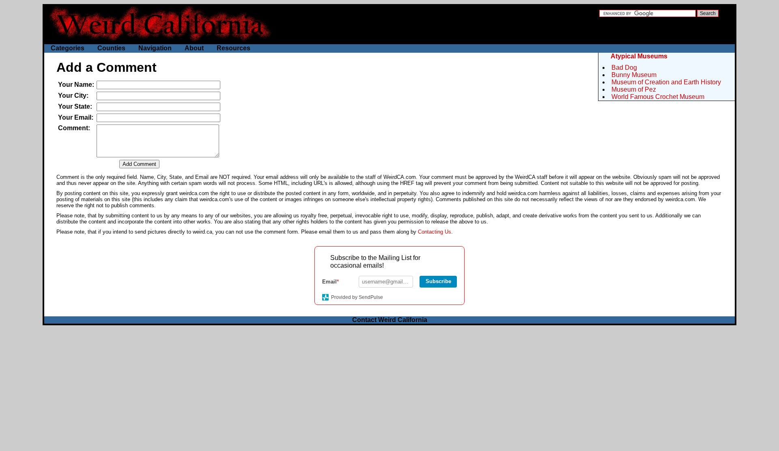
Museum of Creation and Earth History (666, 82)
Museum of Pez (633, 89)
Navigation (155, 48)
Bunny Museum (633, 74)
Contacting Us (434, 232)
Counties (111, 48)
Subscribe (438, 281)
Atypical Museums (639, 56)
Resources (233, 48)
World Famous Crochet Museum (657, 96)
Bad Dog (624, 67)
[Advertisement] (389, 386)
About (194, 48)
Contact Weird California (389, 319)
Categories (67, 48)
